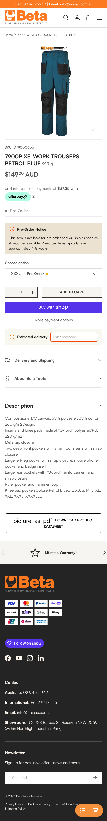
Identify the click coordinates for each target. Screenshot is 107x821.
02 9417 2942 (34, 4)
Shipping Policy (15, 808)
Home (9, 35)
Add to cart (72, 292)
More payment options (53, 320)
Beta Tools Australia (29, 796)
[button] (88, 18)
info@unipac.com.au (76, 4)
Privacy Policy (14, 804)
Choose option (17, 263)
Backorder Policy (39, 804)
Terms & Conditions (68, 804)
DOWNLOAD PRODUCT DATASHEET (53, 522)
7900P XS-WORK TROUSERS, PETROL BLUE (46, 35)
